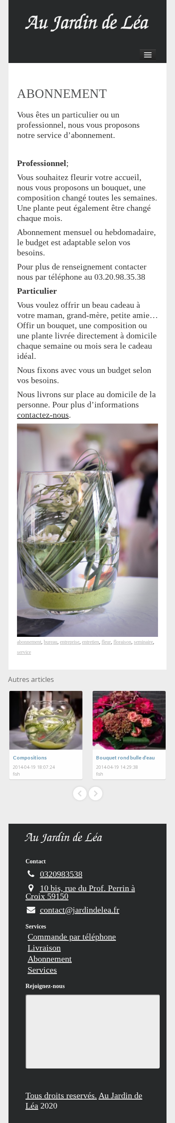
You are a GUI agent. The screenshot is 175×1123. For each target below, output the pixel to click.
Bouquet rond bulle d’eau (125, 757)
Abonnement (50, 959)
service (24, 652)
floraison (122, 642)
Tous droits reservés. (61, 1095)
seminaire (143, 642)
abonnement (29, 642)
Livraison (44, 947)
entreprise (69, 642)
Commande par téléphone (72, 936)
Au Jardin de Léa (63, 838)
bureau (50, 642)
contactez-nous (43, 414)
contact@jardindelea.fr (79, 909)
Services (35, 926)
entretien (90, 642)
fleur (106, 642)
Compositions (30, 757)
